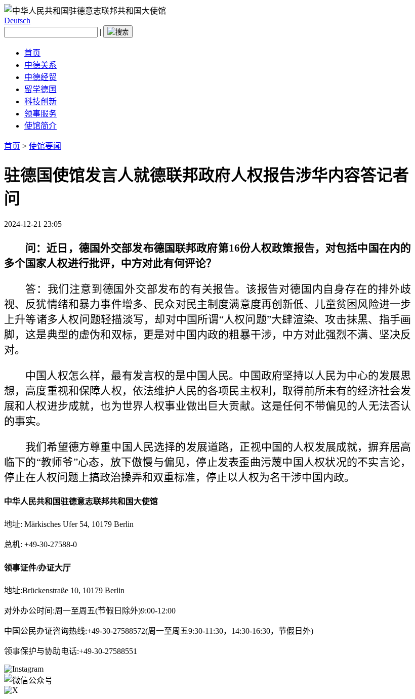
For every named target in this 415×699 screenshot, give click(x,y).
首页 (32, 53)
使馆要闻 (45, 146)
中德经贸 (40, 77)
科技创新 (40, 101)
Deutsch (17, 20)
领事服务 (40, 113)
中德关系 (40, 65)
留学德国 (40, 89)
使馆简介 (40, 125)
